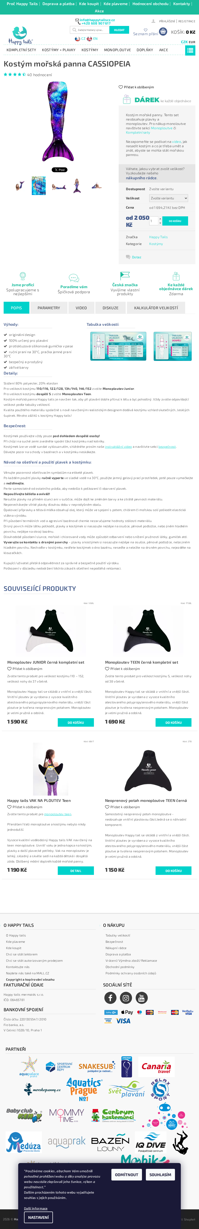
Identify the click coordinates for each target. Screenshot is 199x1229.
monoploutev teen (57, 814)
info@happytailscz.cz (97, 20)
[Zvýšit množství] (160, 218)
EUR (192, 42)
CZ (83, 38)
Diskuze (110, 307)
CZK (184, 42)
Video (81, 307)
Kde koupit (89, 3)
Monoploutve (117, 50)
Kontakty (181, 3)
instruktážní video (118, 446)
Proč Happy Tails (22, 3)
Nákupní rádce (116, 948)
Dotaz (136, 257)
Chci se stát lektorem (22, 954)
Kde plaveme (116, 3)
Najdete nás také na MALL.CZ (27, 973)
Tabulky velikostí (118, 935)
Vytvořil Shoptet (183, 1219)
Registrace (186, 21)
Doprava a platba (58, 3)
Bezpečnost (114, 942)
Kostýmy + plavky (58, 50)
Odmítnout (126, 1174)
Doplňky (145, 50)
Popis (16, 307)
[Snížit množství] (160, 223)
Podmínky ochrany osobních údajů (131, 973)
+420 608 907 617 (96, 23)
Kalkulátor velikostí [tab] (156, 307)
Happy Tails (158, 237)
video (176, 141)
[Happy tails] (35, 36)
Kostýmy (90, 50)
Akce (99, 10)
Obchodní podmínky (120, 967)
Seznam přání (145, 33)
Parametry (49, 307)
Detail (75, 871)
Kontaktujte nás (18, 967)
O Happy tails (16, 935)
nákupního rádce (141, 177)
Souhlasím (160, 1174)
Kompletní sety (21, 50)
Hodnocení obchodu (150, 3)
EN (95, 38)
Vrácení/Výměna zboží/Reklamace (131, 960)
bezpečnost (167, 446)
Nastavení (38, 1217)
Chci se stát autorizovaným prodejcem (34, 960)
